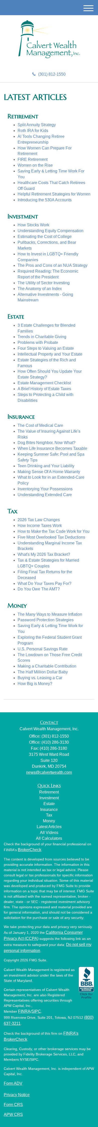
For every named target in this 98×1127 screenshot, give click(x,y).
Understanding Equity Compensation (50, 231)
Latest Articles (49, 827)
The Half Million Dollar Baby (43, 672)
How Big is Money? (35, 683)
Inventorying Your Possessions (45, 489)
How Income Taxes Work (40, 525)
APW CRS (13, 1114)
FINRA (24, 1011)
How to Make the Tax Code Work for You (53, 531)
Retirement (49, 792)
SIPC (36, 1011)
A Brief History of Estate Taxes (44, 389)
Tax (49, 815)
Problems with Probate (38, 342)
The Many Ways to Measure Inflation (50, 614)
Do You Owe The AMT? (39, 589)
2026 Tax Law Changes (39, 520)
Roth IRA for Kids (33, 130)
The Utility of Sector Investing (44, 283)
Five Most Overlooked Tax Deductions (51, 537)
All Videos (49, 832)
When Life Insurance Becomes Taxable (52, 448)
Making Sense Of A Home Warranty (49, 472)
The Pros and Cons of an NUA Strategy (52, 265)
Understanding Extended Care (45, 495)
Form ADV (13, 1083)
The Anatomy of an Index (40, 288)
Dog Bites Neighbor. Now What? (46, 442)
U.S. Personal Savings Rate (43, 649)
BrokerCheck (29, 850)
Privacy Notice (17, 1095)
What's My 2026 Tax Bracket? (44, 554)
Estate (49, 804)
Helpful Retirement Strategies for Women (54, 194)
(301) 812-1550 (52, 74)
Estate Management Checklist (44, 383)
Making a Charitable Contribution (47, 666)
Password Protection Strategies (46, 620)
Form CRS (13, 1104)
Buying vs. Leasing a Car (40, 678)
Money (49, 821)
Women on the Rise (35, 165)
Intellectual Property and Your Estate (50, 354)
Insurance (49, 809)
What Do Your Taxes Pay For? (44, 583)
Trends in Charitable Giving (42, 337)
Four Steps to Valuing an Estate (46, 348)
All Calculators (49, 838)
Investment (49, 798)
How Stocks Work (33, 225)
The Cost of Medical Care (40, 425)
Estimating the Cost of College (45, 236)
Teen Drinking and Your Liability (46, 466)
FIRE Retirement (32, 159)
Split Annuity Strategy (37, 125)
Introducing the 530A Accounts (45, 200)
